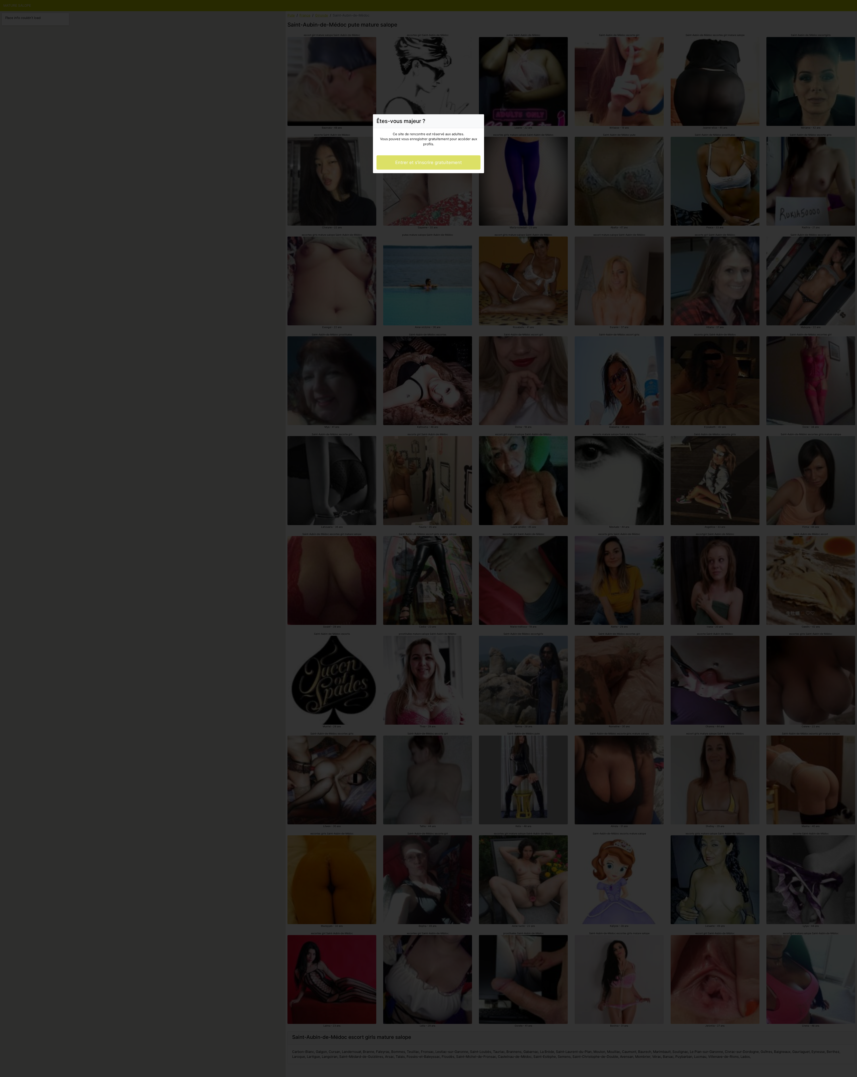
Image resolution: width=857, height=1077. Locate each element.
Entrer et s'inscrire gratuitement (428, 162)
